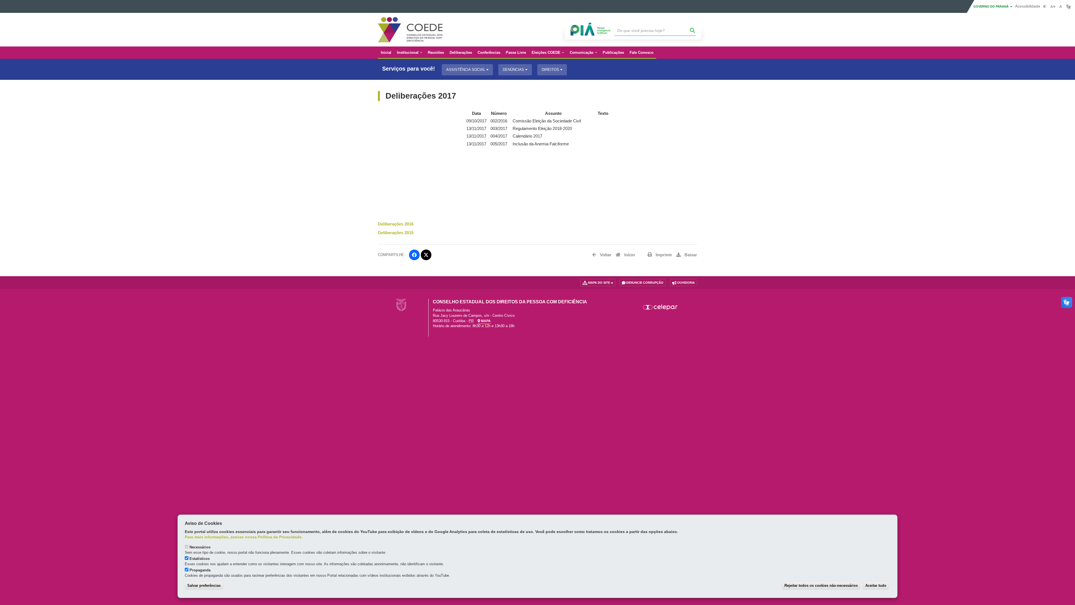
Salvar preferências (204, 585)
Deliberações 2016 (395, 224)
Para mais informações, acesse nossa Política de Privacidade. (244, 537)
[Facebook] (414, 255)
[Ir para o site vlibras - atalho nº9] (1068, 6)
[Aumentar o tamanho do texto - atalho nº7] (1053, 6)
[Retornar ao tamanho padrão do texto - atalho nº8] (1060, 6)
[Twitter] (426, 255)
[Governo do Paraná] (401, 305)
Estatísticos (200, 559)
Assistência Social (466, 70)
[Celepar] (660, 307)
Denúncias (514, 70)
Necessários (200, 547)
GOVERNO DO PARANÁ (991, 6)
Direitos (551, 70)
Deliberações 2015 (395, 233)
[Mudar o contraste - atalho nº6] (1045, 6)
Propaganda (200, 570)
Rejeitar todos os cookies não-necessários (821, 585)
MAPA (485, 321)
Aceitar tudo (875, 585)
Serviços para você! (408, 69)
